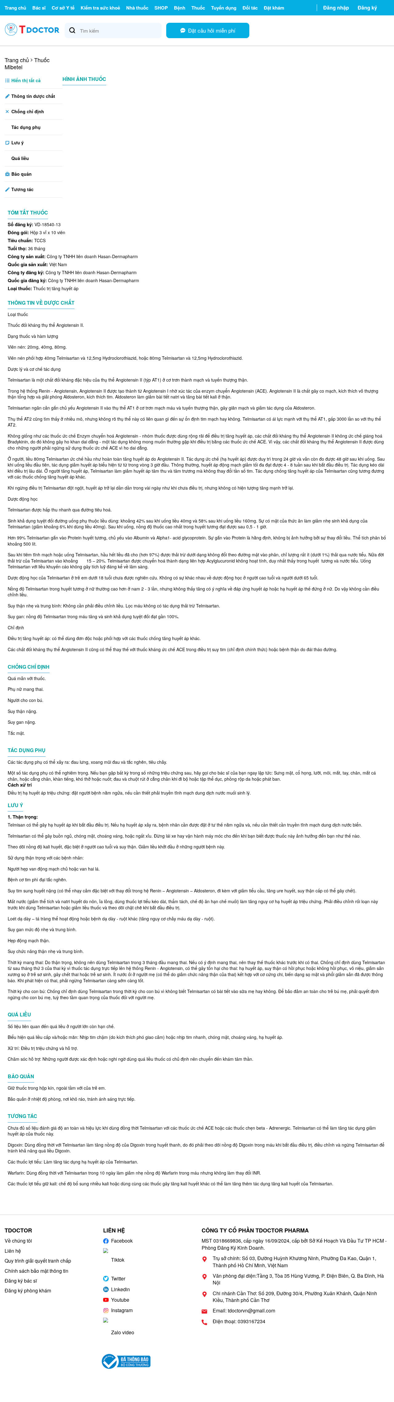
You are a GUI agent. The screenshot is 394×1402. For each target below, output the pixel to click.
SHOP (161, 7)
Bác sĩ (39, 7)
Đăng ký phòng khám (28, 1290)
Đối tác (250, 7)
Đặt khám (274, 7)
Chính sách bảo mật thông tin (36, 1270)
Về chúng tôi (18, 1240)
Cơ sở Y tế (63, 7)
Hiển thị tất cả (25, 80)
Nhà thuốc (137, 7)
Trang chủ (15, 7)
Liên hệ (13, 1250)
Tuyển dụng (223, 7)
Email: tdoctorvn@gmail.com (244, 1310)
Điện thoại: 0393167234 (239, 1321)
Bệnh (179, 7)
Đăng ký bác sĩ (21, 1280)
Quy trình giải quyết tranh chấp (38, 1260)
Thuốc (198, 7)
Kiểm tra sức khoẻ (100, 7)
